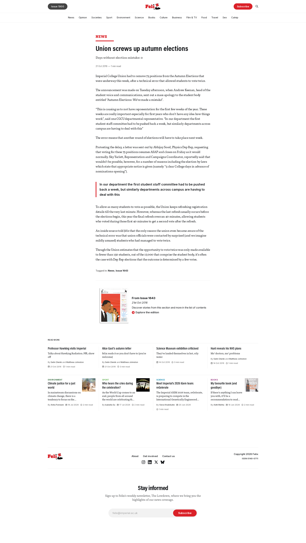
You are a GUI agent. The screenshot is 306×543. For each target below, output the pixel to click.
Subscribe (243, 6)
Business (177, 17)
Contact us (168, 456)
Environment (123, 17)
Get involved (150, 456)
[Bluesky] (162, 462)
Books (151, 17)
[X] (156, 462)
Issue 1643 (122, 270)
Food (204, 17)
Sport (109, 17)
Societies (96, 17)
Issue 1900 (57, 6)
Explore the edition (147, 312)
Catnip (234, 17)
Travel (214, 17)
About (134, 456)
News (71, 17)
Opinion (83, 17)
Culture (164, 17)
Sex (224, 17)
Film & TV (191, 17)
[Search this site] (257, 6)
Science (139, 17)
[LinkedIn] (150, 462)
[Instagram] (143, 462)
